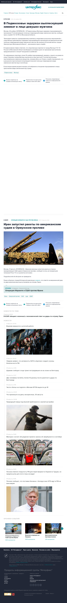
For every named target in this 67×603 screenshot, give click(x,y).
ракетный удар (15, 164)
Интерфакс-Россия (36, 2)
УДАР (31, 296)
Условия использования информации (33, 593)
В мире (16, 13)
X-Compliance (7, 578)
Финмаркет (46, 2)
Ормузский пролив (14, 296)
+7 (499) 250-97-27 (13, 566)
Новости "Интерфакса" (35, 575)
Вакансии (35, 550)
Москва (37, 13)
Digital (41, 13)
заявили (37, 280)
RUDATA (32, 578)
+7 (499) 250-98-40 (48, 564)
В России (11, 13)
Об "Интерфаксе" (17, 2)
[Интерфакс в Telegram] (33, 585)
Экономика (22, 13)
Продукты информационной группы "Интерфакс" (28, 570)
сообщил (12, 107)
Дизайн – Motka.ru (50, 593)
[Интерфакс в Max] (41, 585)
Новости (46, 13)
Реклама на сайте (44, 550)
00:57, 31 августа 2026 (43, 220)
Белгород (7, 164)
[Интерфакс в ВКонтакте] (36, 585)
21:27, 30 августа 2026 (39, 93)
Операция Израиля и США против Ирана (24, 220)
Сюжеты (51, 13)
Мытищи (16, 72)
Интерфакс (33, 7)
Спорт (27, 13)
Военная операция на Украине (23, 93)
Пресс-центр (27, 550)
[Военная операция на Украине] (33, 533)
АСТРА (6, 583)
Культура (32, 13)
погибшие (24, 164)
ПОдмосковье (8, 72)
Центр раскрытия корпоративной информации (38, 581)
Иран (5, 296)
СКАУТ (6, 580)
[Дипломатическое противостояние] (53, 533)
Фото (56, 13)
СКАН (31, 577)
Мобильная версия (6, 2)
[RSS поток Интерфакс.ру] (38, 585)
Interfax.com (27, 2)
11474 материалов (30, 539)
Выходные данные (28, 595)
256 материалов (49, 539)
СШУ (22, 296)
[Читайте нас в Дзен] (31, 585)
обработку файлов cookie (22, 562)
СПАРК (6, 577)
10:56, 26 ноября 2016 (16, 19)
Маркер (6, 581)
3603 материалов (10, 540)
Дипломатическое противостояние (51, 536)
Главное (6, 13)
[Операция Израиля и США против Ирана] (13, 534)
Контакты (7, 550)
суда (26, 296)
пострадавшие (33, 164)
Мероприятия (56, 550)
